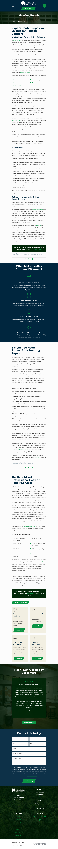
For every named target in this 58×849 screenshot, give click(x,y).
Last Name (32, 738)
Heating (18, 826)
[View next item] (30, 714)
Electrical (18, 823)
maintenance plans (16, 120)
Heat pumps (35, 83)
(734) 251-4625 (21, 591)
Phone (13, 743)
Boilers (15, 80)
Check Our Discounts (20, 602)
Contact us (36, 457)
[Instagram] (40, 820)
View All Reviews (29, 722)
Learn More (19, 630)
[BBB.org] (41, 816)
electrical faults (40, 562)
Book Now (28, 8)
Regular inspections (24, 450)
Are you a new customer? (17, 753)
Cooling (18, 829)
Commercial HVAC (18, 832)
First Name (14, 738)
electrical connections (37, 209)
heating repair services (29, 526)
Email (31, 743)
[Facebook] (38, 816)
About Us (18, 819)
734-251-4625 (18, 797)
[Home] (28, 3)
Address (14, 748)
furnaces (38, 225)
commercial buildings (25, 72)
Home (18, 816)
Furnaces (15, 83)
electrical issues (34, 409)
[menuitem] (13, 846)
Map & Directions (39, 797)
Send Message (29, 781)
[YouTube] (45, 816)
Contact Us (18, 835)
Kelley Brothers (17, 40)
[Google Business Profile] (34, 816)
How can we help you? (17, 758)
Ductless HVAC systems (19, 86)
